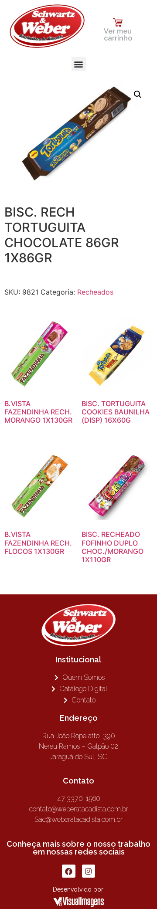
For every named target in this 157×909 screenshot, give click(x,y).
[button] (79, 64)
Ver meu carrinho (118, 34)
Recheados (95, 292)
